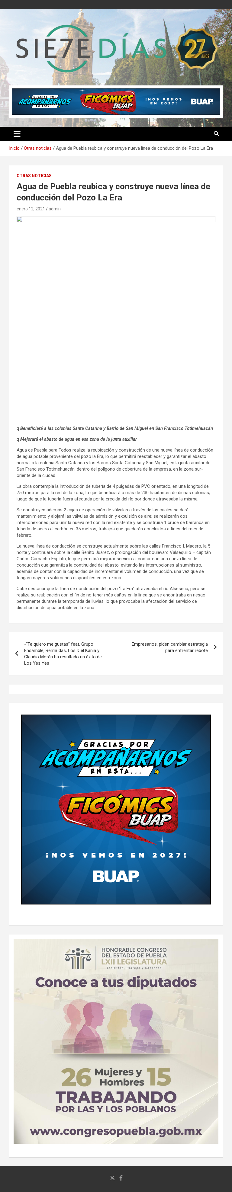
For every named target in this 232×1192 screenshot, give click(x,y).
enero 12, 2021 (31, 208)
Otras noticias (34, 175)
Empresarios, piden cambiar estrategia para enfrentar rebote (170, 647)
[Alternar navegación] (17, 134)
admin (55, 208)
